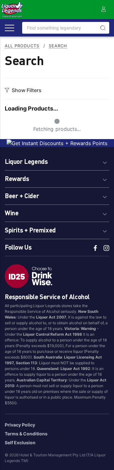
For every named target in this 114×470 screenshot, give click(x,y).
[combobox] (65, 28)
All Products (22, 45)
